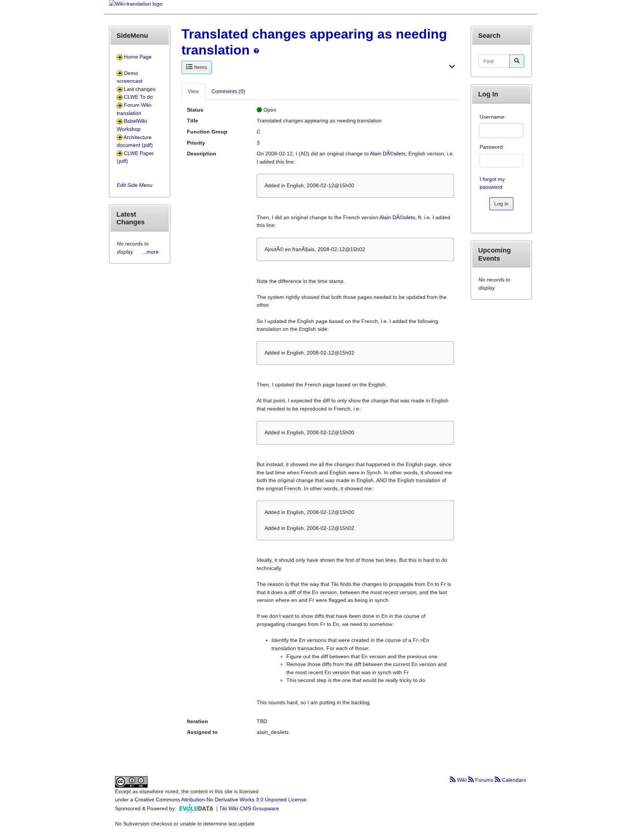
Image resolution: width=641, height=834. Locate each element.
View (193, 91)
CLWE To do (138, 97)
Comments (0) (228, 91)
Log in (501, 204)
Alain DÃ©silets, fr (400, 217)
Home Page (138, 57)
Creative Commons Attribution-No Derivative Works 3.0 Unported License (220, 799)
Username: (493, 117)
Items (200, 67)
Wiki (462, 780)
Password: (492, 147)
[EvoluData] (197, 808)
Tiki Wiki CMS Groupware (249, 808)
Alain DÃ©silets (387, 153)
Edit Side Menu (134, 185)
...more (150, 252)
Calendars (513, 780)
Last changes (139, 89)
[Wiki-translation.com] (135, 6)
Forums (484, 780)
